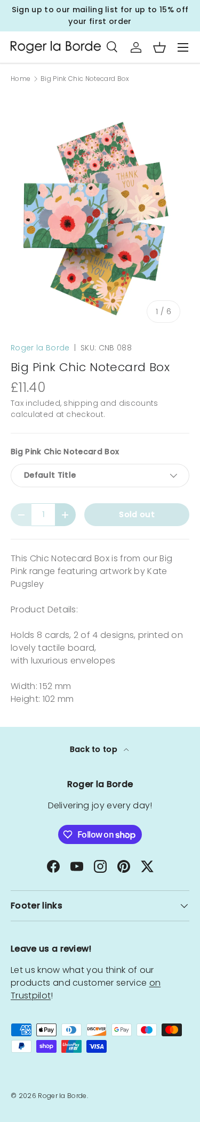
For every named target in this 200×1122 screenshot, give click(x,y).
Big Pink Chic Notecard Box (85, 79)
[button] (159, 47)
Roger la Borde (40, 347)
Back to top (95, 749)
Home (20, 79)
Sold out (137, 514)
